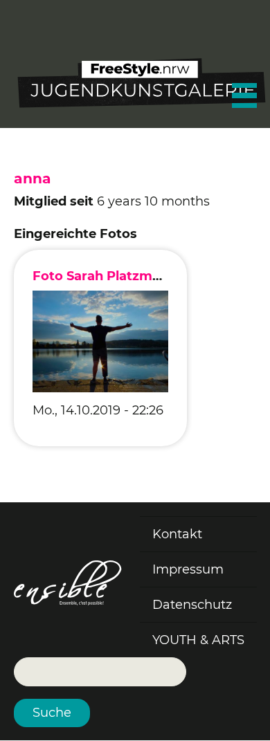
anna (32, 178)
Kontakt (177, 534)
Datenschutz (192, 604)
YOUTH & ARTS (198, 640)
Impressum (188, 569)
